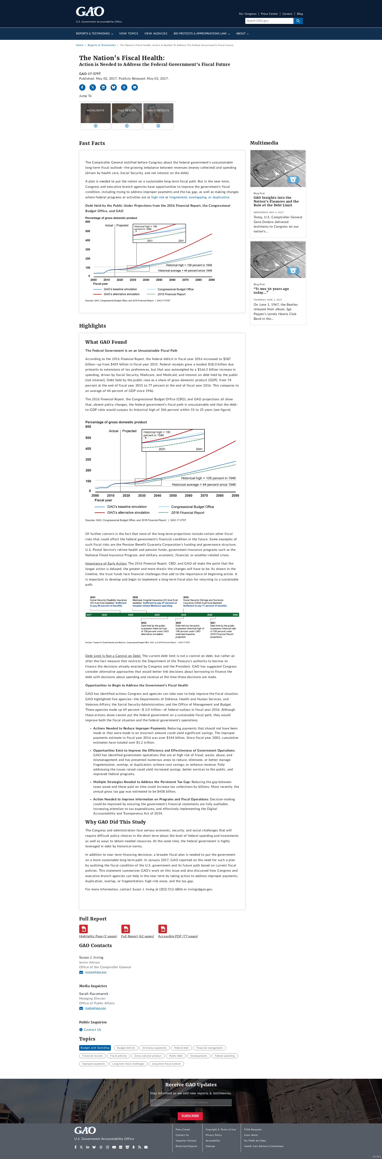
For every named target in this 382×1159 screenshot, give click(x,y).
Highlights (95, 110)
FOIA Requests (252, 1129)
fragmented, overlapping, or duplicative (199, 197)
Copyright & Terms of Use (221, 1129)
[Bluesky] (115, 87)
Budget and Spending (95, 1047)
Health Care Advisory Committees (263, 1146)
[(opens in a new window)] (75, 1147)
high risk (157, 197)
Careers (287, 14)
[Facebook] (84, 87)
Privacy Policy (214, 1135)
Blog (300, 14)
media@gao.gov (95, 1008)
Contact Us (92, 1029)
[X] (94, 87)
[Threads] (126, 87)
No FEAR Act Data (255, 1140)
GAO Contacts (158, 110)
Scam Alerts (251, 1135)
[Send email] (136, 87)
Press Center (269, 14)
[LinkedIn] (105, 87)
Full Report (127, 110)
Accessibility (213, 1140)
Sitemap (210, 1146)
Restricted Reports (186, 1146)
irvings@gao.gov (96, 972)
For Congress (248, 14)
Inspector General (186, 1140)
